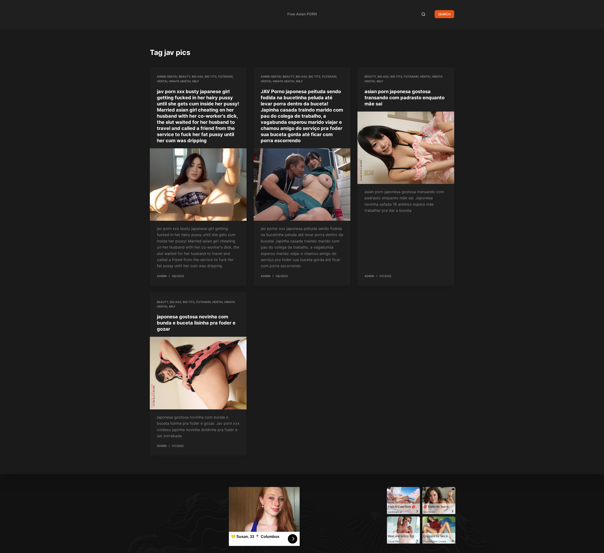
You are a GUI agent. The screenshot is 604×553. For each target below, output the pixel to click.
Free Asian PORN (302, 14)
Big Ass (197, 76)
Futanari (225, 76)
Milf (195, 81)
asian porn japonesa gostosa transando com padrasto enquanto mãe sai (405, 98)
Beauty (184, 76)
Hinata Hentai (180, 81)
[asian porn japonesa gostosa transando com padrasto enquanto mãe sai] (405, 148)
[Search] (423, 14)
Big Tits (211, 76)
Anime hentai (167, 76)
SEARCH (444, 14)
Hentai (162, 81)
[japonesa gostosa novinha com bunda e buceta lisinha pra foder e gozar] (198, 373)
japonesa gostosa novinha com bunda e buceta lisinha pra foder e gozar (196, 323)
